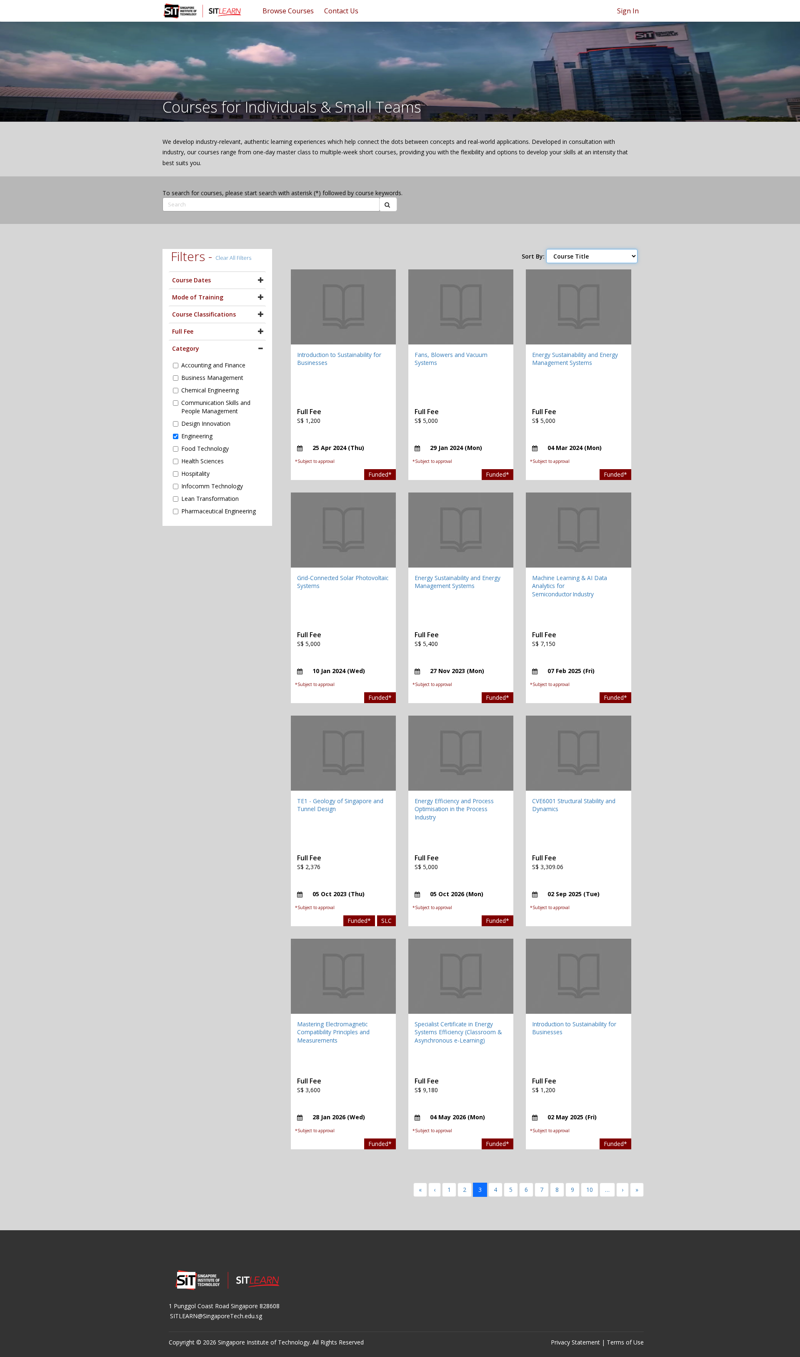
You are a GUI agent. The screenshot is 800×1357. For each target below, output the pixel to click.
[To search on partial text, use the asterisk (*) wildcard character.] (388, 204)
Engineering (196, 436)
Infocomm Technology (212, 486)
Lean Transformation (210, 499)
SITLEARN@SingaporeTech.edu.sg (216, 1316)
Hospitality (195, 473)
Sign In (628, 10)
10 (589, 1190)
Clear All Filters (233, 257)
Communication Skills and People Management (215, 407)
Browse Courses (288, 10)
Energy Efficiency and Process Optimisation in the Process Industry (454, 809)
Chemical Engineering (210, 390)
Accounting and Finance (213, 365)
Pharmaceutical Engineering (218, 511)
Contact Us (341, 10)
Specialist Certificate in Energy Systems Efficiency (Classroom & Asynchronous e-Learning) (458, 1032)
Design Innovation (205, 423)
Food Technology (205, 448)
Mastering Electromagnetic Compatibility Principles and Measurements (333, 1032)
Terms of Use (625, 1342)
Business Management (212, 378)
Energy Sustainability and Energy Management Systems (575, 359)
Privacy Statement (575, 1342)
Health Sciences (202, 461)
